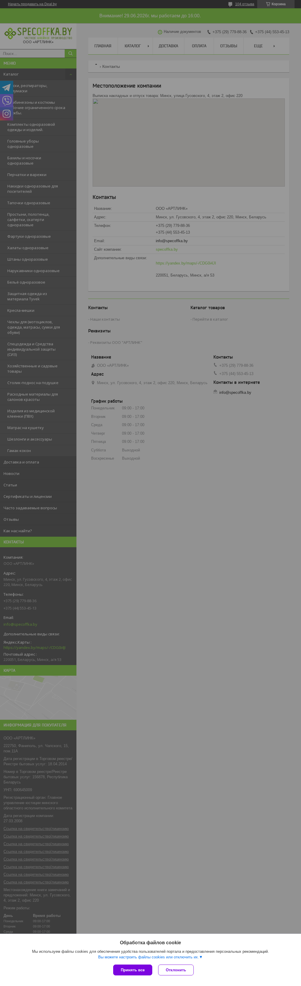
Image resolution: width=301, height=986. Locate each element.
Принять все (133, 970)
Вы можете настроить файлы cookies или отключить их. (148, 957)
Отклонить (176, 970)
